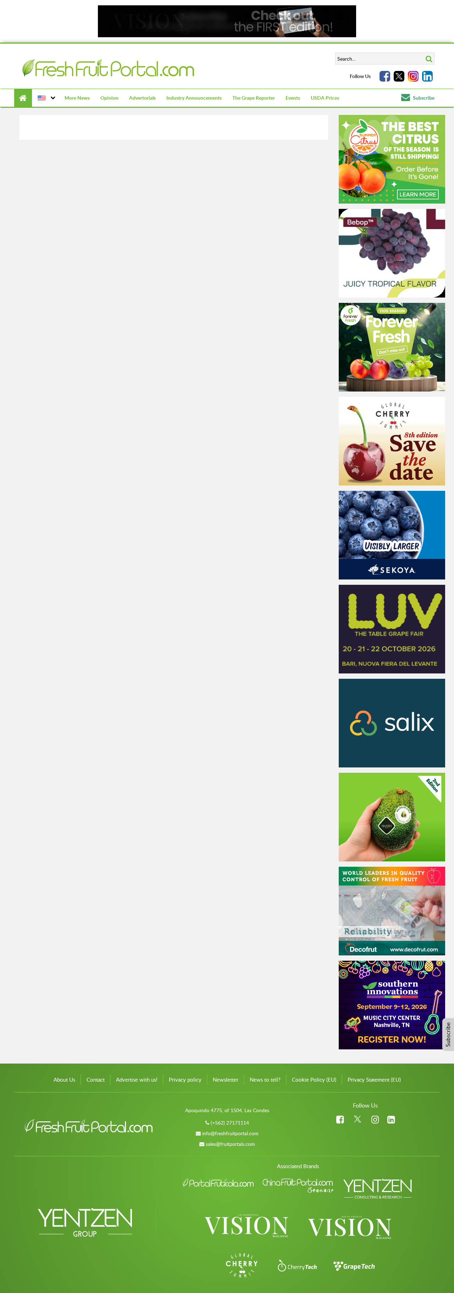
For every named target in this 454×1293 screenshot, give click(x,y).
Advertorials (142, 97)
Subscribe (423, 97)
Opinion (109, 97)
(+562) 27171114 (230, 1122)
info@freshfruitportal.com (230, 1133)
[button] (45, 98)
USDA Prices (325, 97)
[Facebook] (385, 76)
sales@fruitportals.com (230, 1144)
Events (293, 97)
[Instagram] (413, 76)
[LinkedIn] (427, 76)
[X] (399, 76)
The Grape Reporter (253, 97)
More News (77, 97)
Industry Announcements (194, 97)
